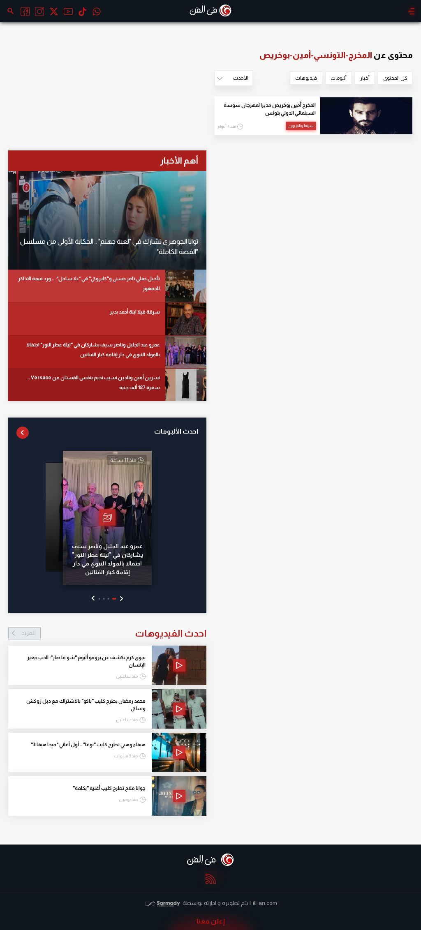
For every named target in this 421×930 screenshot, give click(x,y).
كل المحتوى (395, 78)
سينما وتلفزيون (301, 125)
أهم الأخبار (179, 160)
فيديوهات (306, 78)
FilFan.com (263, 903)
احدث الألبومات (176, 431)
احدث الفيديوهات (113, 633)
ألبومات (339, 78)
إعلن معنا (211, 921)
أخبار (365, 78)
